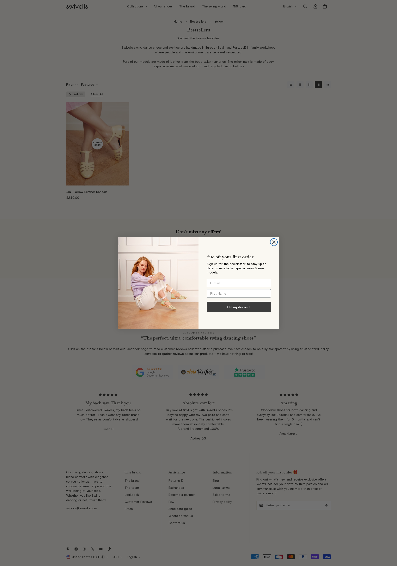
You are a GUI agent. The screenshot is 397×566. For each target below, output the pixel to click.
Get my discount (238, 307)
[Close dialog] (273, 242)
